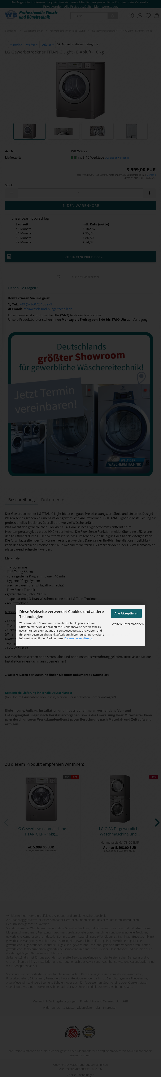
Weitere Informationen (128, 624)
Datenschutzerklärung (78, 638)
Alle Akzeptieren (126, 613)
